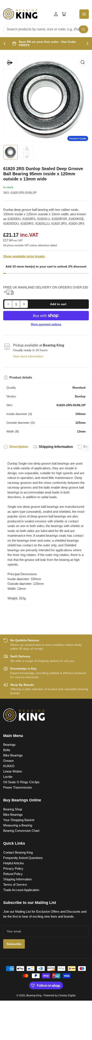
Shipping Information (56, 447)
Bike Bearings (13, 755)
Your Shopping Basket (18, 820)
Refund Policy (13, 874)
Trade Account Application (21, 890)
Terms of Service (15, 884)
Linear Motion (12, 771)
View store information (28, 356)
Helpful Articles (13, 863)
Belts (6, 750)
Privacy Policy (13, 868)
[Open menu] (84, 14)
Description (18, 447)
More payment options (46, 324)
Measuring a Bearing (17, 825)
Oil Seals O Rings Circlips (21, 782)
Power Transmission (17, 787)
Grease (8, 760)
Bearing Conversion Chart (21, 830)
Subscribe (14, 944)
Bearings (9, 744)
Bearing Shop (12, 809)
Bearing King (34, 995)
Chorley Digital (67, 995)
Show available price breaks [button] (24, 256)
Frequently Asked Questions (23, 858)
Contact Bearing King (18, 852)
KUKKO (9, 766)
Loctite (7, 777)
